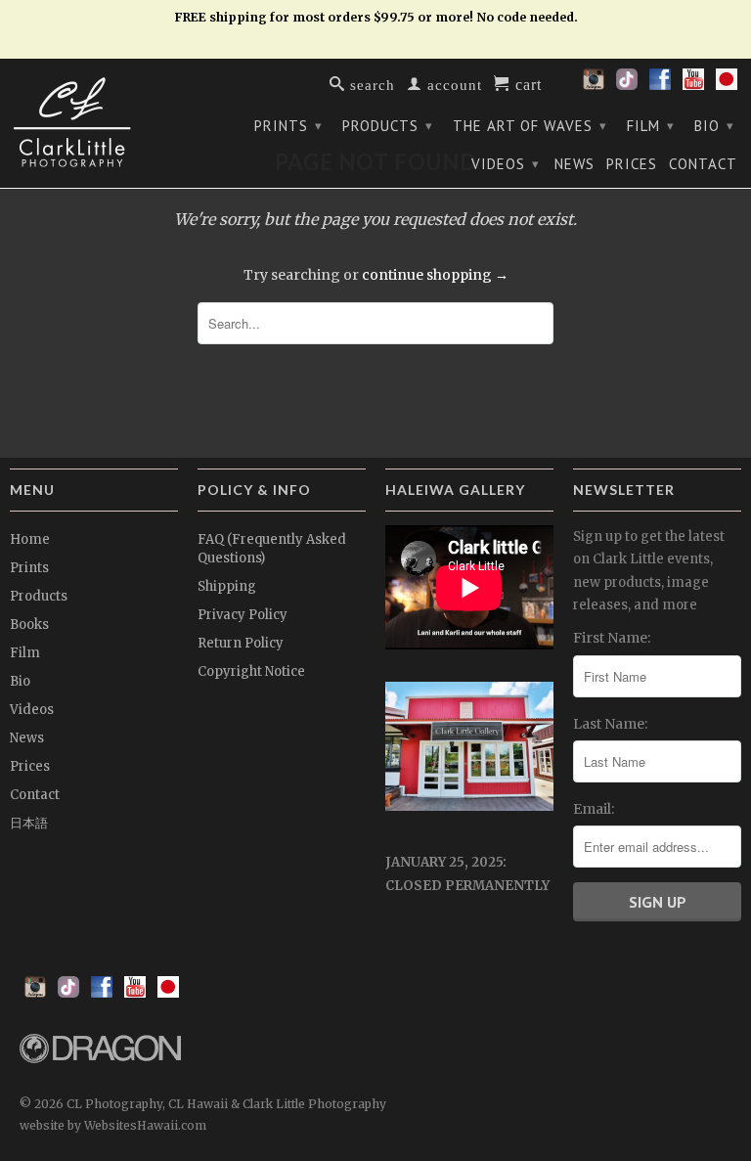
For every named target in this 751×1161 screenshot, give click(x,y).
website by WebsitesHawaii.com (113, 1125)
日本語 (29, 823)
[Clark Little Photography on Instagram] (593, 85)
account (452, 83)
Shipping (227, 586)
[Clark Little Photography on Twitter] (627, 85)
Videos (505, 164)
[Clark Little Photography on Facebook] (660, 85)
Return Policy (241, 643)
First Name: (611, 638)
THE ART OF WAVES (530, 125)
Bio (714, 125)
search (370, 83)
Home (30, 539)
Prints (288, 125)
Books (29, 624)
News (574, 164)
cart (526, 83)
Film (651, 125)
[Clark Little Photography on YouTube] (693, 85)
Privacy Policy (242, 614)
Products (387, 125)
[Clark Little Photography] (94, 122)
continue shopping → (435, 275)
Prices (631, 164)
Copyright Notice (251, 671)
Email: (593, 809)
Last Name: (610, 724)
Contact (703, 164)
